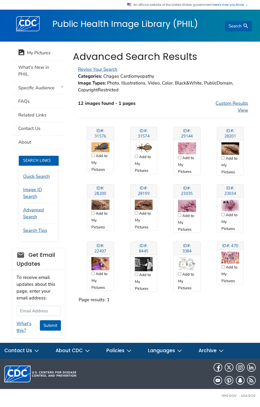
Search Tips (35, 230)
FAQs (24, 101)
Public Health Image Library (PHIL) (125, 24)
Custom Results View (232, 106)
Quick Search (36, 176)
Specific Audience (36, 88)
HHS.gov (229, 395)
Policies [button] (116, 350)
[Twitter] (229, 367)
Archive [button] (208, 350)
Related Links (32, 115)
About (24, 142)
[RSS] (251, 380)
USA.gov (248, 395)
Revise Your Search (97, 69)
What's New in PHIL (33, 70)
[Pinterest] (229, 380)
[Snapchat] (240, 380)
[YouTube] (218, 380)
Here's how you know (229, 5)
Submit (50, 325)
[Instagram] (240, 367)
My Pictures (37, 53)
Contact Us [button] (18, 350)
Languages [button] (162, 350)
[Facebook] (218, 367)
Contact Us (29, 128)
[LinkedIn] (251, 367)
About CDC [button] (70, 350)
